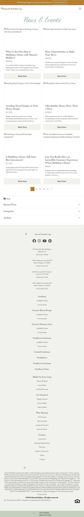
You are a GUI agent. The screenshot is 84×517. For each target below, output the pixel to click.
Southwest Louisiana (42, 338)
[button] (42, 514)
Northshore (42, 357)
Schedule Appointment (42, 443)
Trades (42, 455)
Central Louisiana (42, 352)
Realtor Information (42, 451)
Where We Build (42, 381)
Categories (9, 211)
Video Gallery (42, 407)
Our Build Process (42, 389)
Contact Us (42, 439)
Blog (8, 199)
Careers (42, 459)
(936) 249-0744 (42, 277)
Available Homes (42, 301)
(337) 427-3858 (42, 255)
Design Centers (42, 399)
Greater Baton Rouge (42, 310)
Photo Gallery (42, 403)
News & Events (42, 429)
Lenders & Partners (42, 425)
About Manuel (42, 421)
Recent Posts (10, 204)
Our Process (42, 417)
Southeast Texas (42, 369)
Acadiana (42, 296)
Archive (7, 217)
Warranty (42, 447)
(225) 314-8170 (42, 266)
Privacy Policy (42, 494)
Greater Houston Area (42, 324)
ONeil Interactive (45, 500)
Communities (42, 305)
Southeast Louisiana (42, 363)
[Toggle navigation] (80, 8)
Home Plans (42, 385)
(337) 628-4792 (42, 289)
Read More (22, 76)
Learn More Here (60, 3)
